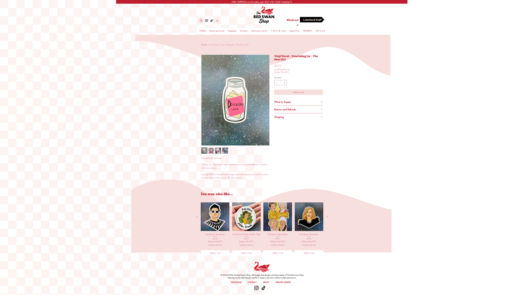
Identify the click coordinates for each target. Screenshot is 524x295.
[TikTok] (211, 20)
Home (204, 44)
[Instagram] (206, 20)
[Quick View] (215, 216)
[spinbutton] (280, 82)
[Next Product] (327, 216)
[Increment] (284, 82)
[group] (262, 229)
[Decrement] (276, 82)
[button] (217, 19)
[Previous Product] (196, 216)
